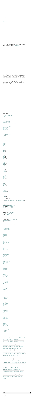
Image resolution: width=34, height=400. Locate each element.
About (3, 390)
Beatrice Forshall (10, 73)
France (21, 350)
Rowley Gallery (10, 369)
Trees (14, 72)
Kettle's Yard (5, 255)
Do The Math (5, 241)
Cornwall (10, 344)
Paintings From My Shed (6, 122)
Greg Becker (11, 351)
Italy (9, 355)
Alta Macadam (10, 335)
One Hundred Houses (6, 117)
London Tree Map (5, 260)
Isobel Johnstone (5, 78)
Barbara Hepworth (22, 337)
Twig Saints (5, 331)
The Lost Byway (5, 283)
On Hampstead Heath (6, 116)
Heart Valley (5, 128)
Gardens (4, 163)
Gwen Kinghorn (5, 222)
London (9, 362)
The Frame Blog (5, 281)
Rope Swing (5, 369)
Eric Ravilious (5, 350)
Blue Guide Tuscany (6, 341)
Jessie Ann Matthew (12, 78)
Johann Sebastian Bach (6, 357)
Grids (4, 165)
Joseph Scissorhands (6, 254)
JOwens (4, 213)
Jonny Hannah (5, 316)
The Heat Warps (5, 282)
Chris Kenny (6, 74)
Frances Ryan (15, 77)
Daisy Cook (4, 75)
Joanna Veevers (17, 78)
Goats (4, 164)
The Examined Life (5, 280)
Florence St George (11, 77)
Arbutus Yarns (5, 230)
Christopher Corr (15, 74)
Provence (15, 365)
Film (4, 156)
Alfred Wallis (5, 335)
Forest (4, 248)
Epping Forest (19, 348)
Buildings (4, 146)
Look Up (4, 133)
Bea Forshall (5, 231)
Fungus (4, 162)
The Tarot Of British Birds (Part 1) (7, 120)
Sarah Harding (8, 82)
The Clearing (5, 277)
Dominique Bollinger (8, 76)
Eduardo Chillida (8, 348)
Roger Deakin (23, 367)
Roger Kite (21, 81)
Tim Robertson (20, 82)
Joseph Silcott (16, 358)
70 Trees (5, 21)
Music (4, 173)
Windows (4, 196)
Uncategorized (5, 191)
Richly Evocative (5, 273)
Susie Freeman (16, 82)
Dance (4, 153)
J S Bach (20, 358)
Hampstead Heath (16, 351)
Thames (21, 374)
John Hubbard (13, 357)
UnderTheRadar (5, 291)
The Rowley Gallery (6, 329)
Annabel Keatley (21, 72)
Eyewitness (12, 350)
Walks (4, 193)
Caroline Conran (17, 73)
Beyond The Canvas (6, 233)
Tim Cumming (12, 376)
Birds (4, 143)
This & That (5, 186)
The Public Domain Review (7, 287)
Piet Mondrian (11, 365)
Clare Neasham (23, 74)
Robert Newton (17, 81)
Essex (9, 350)
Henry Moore (5, 353)
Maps (4, 172)
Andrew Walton (17, 72)
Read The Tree (5, 271)
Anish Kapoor (5, 337)
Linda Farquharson (5, 318)
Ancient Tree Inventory (6, 229)
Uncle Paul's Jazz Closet (6, 290)
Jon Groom (20, 78)
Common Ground (5, 344)
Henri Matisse (22, 351)
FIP (3, 244)
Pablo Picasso (14, 364)
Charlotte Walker (21, 73)
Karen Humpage (5, 360)
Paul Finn (23, 80)
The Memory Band (5, 284)
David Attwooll (18, 344)
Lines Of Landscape (6, 257)
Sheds (4, 182)
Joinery (4, 170)
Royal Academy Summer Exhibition (8, 371)
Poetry (4, 179)
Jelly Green (8, 78)
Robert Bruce (10, 81)
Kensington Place (11, 360)
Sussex (9, 374)
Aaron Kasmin (5, 296)
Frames (4, 159)
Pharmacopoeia (5, 365)
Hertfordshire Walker (6, 253)
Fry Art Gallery (5, 249)
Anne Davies (5, 298)
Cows (4, 151)
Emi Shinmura (16, 76)
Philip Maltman (7, 81)
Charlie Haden (22, 341)
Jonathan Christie (18, 357)
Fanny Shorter (7, 77)
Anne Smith (6, 73)
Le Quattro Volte (5, 129)
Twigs (4, 190)
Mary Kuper (8, 80)
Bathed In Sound (5, 127)
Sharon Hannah (12, 82)
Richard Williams (5, 367)
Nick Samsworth (19, 80)
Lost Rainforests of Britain (6, 261)
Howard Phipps (19, 77)
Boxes (4, 145)
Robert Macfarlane (11, 367)
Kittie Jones (5, 317)
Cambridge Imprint (5, 236)
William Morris (20, 376)
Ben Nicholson (11, 339)
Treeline (4, 130)
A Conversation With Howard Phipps (13, 215)
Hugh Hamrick (23, 77)
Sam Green (4, 274)
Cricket (4, 152)
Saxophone (21, 371)
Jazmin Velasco (5, 311)
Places (4, 178)
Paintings (4, 175)
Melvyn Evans (15, 80)
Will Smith (6, 83)
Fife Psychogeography (6, 243)
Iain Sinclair (23, 353)
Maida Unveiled (5, 262)
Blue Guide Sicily (16, 339)
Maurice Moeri (11, 80)
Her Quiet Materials (6, 251)
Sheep (4, 183)
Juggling (4, 171)
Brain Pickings (5, 235)
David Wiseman (19, 75)
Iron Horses (5, 201)
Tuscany (16, 376)
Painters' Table (5, 267)
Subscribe (4, 385)
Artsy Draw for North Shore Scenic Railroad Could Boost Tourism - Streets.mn (13, 200)
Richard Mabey (19, 365)
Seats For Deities (5, 136)
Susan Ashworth (5, 325)
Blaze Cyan (13, 73)
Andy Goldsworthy (21, 335)
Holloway (13, 353)
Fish (4, 157)
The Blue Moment (5, 276)
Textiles (4, 185)
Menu (30, 1)
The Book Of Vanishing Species (7, 126)
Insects (4, 169)
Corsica (14, 344)
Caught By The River (6, 237)
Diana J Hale (5, 240)
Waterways (4, 195)
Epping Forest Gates (6, 242)
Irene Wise (4, 207)
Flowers (4, 158)
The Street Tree (5, 288)
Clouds (4, 150)
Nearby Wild (5, 263)
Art (12, 72)
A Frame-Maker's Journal (6, 228)
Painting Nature (5, 268)
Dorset (4, 348)
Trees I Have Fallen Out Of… (7, 134)
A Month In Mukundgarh (6, 121)
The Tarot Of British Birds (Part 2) (7, 115)
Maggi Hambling (18, 362)
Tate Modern (13, 374)
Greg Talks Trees (5, 250)
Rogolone (10, 220)
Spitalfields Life (5, 275)
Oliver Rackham (5, 364)
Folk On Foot (5, 247)
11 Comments (9, 83)
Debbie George (23, 75)
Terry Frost (17, 374)
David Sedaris (15, 75)
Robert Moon (13, 81)
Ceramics (4, 149)
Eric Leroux (19, 76)
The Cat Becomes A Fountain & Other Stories (9, 123)
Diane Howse (4, 76)
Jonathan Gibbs (5, 358)
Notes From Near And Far (6, 264)
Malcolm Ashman (5, 320)
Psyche (4, 270)
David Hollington (8, 75)
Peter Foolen (5, 269)
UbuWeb (4, 289)
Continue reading (17, 45)
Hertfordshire (10, 353)
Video (4, 192)
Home (3, 383)
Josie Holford (5, 215)
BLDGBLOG (5, 234)
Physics (4, 177)
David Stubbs (11, 346)
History (4, 166)
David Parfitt (11, 75)
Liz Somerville (5, 319)
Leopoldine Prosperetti (6, 256)
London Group (13, 362)
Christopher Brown (10, 74)
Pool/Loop (4, 124)
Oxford (10, 364)
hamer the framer (6, 72)
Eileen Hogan (12, 76)
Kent (15, 360)
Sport (4, 184)
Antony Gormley (16, 337)
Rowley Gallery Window (16, 369)
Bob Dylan (11, 341)
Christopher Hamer (19, 74)
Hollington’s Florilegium (6, 137)
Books (4, 144)
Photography (5, 176)
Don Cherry (21, 346)
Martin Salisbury (4, 80)
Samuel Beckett (16, 371)
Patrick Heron (19, 364)
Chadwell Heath (16, 341)
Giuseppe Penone (5, 351)
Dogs (4, 155)
